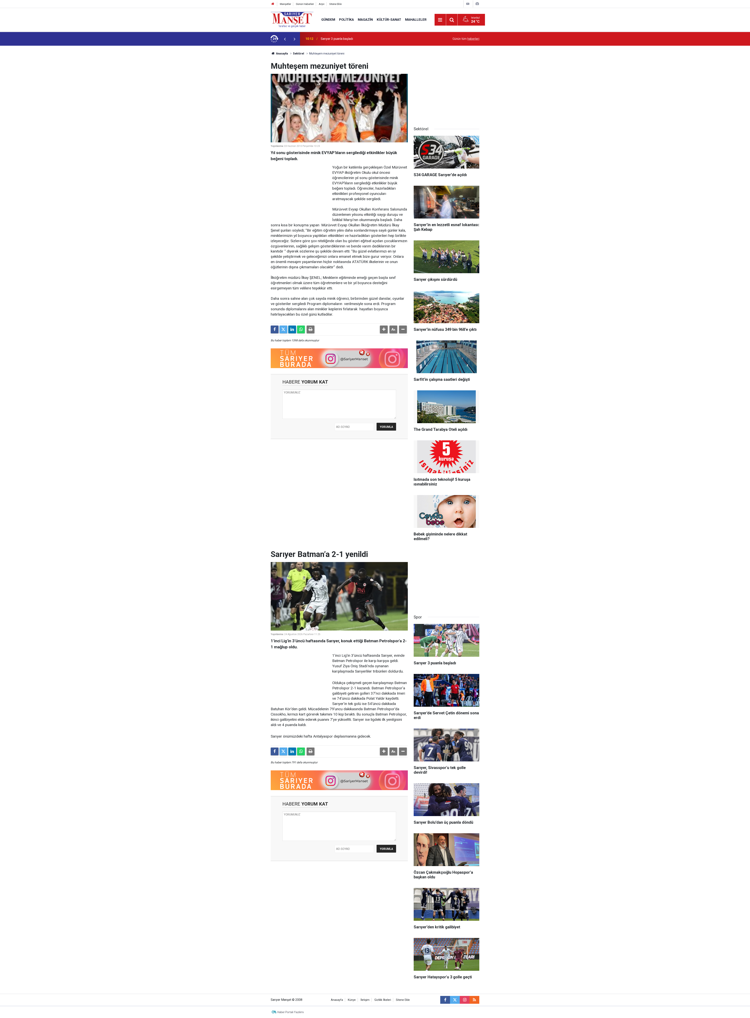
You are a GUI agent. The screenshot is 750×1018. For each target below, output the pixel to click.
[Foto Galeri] (477, 4)
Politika (346, 19)
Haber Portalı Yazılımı (290, 1012)
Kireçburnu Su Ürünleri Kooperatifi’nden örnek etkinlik (357, 39)
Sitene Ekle (335, 4)
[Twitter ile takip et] (455, 1000)
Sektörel (298, 53)
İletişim (365, 1000)
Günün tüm (466, 39)
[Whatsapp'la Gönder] (301, 329)
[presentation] (285, 39)
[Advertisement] (238, 104)
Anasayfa (281, 53)
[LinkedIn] (292, 329)
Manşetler (285, 4)
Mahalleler (416, 19)
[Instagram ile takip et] (465, 1000)
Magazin (365, 19)
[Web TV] (468, 4)
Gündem (328, 19)
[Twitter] (283, 329)
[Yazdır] (310, 329)
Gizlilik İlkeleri (382, 1000)
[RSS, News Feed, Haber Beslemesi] (474, 1000)
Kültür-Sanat (389, 19)
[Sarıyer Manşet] (292, 19)
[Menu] (440, 20)
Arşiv (321, 4)
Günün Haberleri (305, 4)
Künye (352, 1000)
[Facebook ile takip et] (445, 1000)
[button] (384, 329)
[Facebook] (275, 329)
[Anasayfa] (273, 4)
